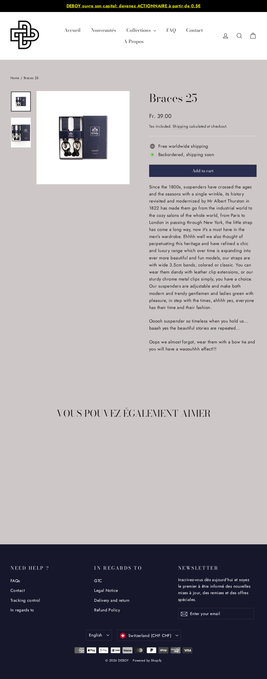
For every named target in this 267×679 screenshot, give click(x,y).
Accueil (72, 30)
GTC (98, 581)
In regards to (22, 610)
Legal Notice (106, 590)
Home (15, 77)
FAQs (15, 581)
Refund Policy (107, 610)
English (95, 635)
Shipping (180, 126)
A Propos (134, 41)
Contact (194, 30)
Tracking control (25, 600)
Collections (139, 30)
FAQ (171, 30)
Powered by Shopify (147, 660)
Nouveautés (103, 30)
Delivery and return (111, 600)
